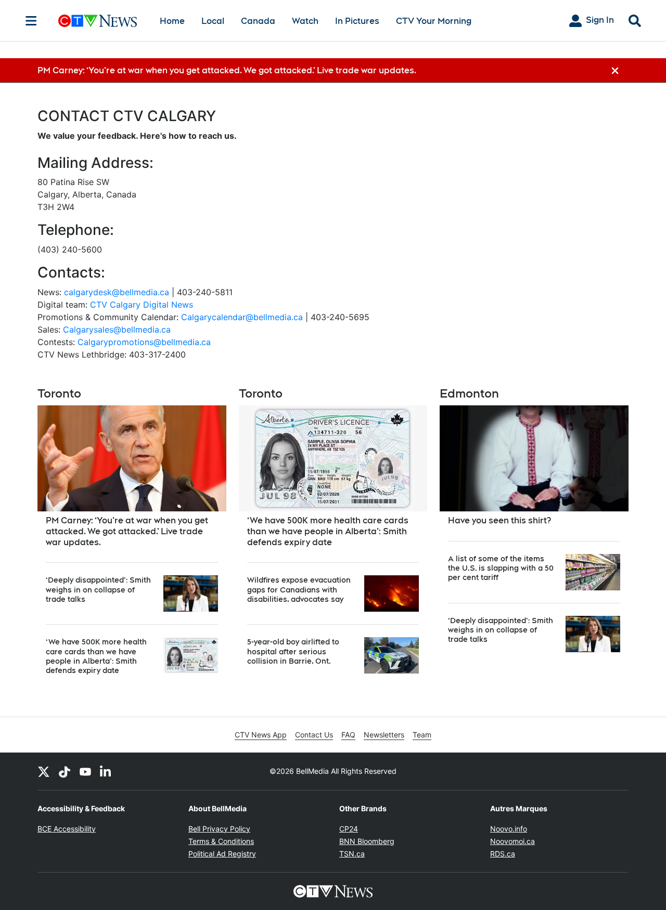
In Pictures (357, 21)
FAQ (348, 734)
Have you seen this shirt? (499, 520)
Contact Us (314, 734)
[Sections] (31, 20)
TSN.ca (352, 853)
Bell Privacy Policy (219, 828)
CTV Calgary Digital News (141, 304)
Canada (258, 21)
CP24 (348, 828)
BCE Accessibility (66, 828)
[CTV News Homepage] (97, 21)
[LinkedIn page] (106, 771)
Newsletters (384, 734)
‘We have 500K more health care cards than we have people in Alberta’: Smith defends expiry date (327, 531)
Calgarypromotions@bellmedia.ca (144, 342)
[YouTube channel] (85, 771)
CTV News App (261, 734)
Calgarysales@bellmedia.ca (117, 329)
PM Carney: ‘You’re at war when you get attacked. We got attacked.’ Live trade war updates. (127, 531)
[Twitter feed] (43, 771)
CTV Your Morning (433, 21)
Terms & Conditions (221, 841)
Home (172, 21)
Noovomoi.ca (512, 841)
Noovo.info (508, 828)
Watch (305, 21)
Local (212, 21)
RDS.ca (502, 853)
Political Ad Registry (222, 853)
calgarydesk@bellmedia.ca (116, 292)
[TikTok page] (64, 771)
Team (422, 734)
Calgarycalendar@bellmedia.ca (242, 317)
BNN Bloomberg (366, 841)
